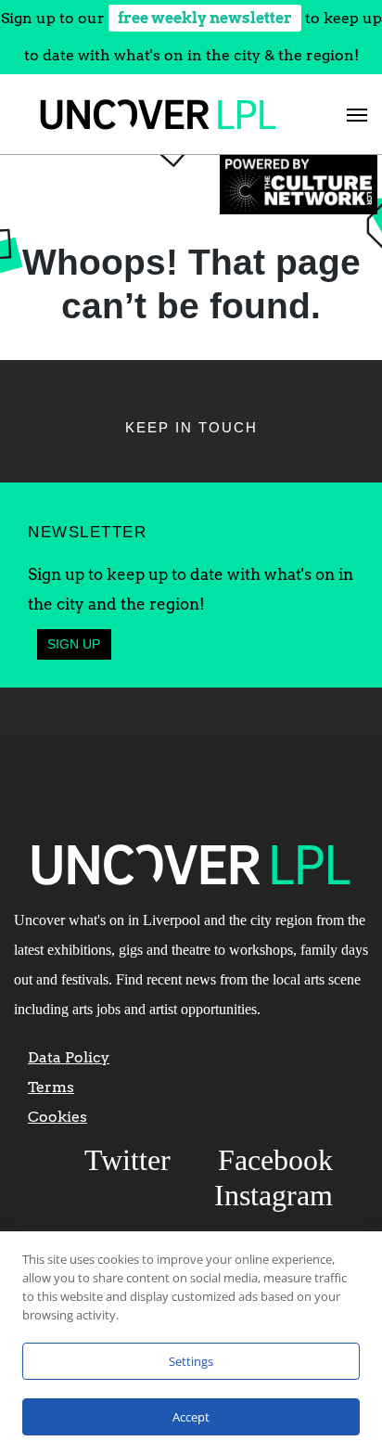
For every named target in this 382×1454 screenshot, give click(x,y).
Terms (51, 1087)
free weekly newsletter (205, 18)
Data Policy (68, 1057)
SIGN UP (73, 644)
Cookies (57, 1117)
